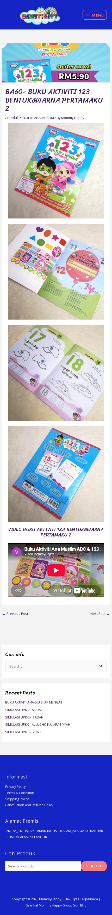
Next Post (100, 613)
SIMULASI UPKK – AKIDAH (24, 709)
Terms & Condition (19, 792)
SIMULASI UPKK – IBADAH (24, 717)
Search (94, 866)
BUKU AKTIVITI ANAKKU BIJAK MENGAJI (33, 702)
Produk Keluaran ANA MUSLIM (30, 117)
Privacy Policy (15, 786)
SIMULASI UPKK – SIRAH (23, 732)
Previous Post (15, 613)
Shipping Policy (17, 799)
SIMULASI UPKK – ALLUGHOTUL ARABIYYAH (37, 724)
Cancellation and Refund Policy (29, 805)
